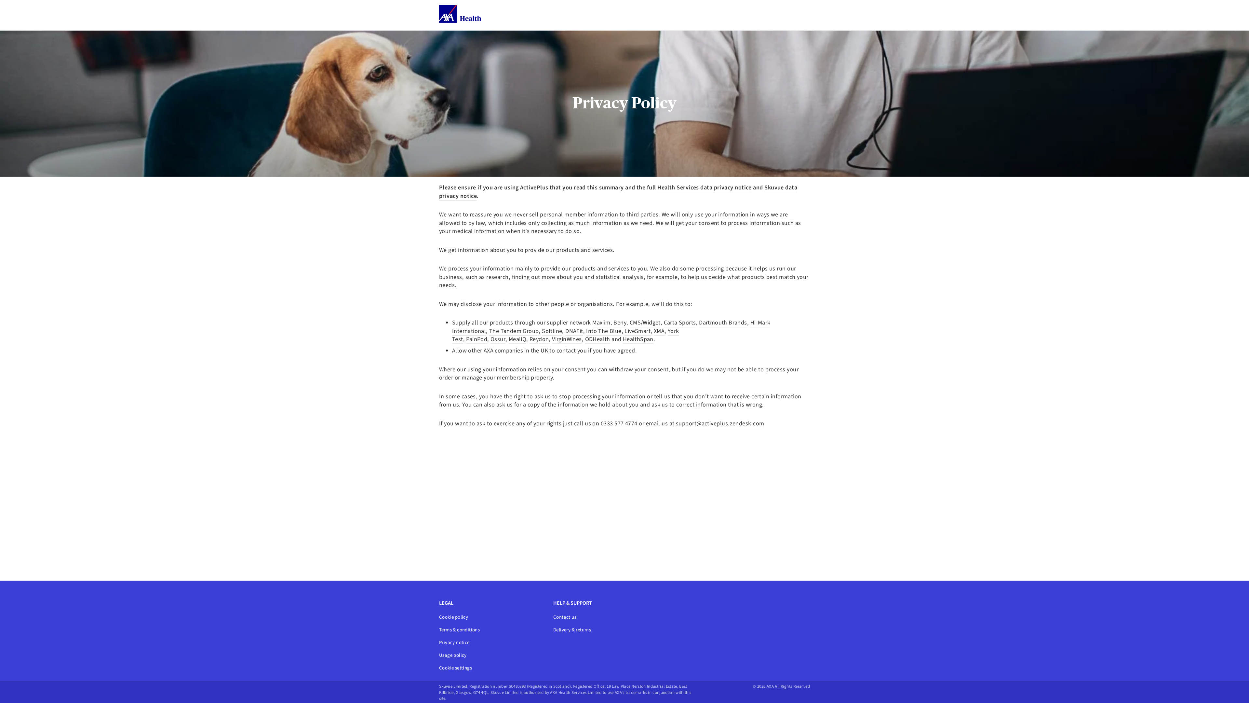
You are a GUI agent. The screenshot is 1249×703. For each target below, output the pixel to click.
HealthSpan (638, 339)
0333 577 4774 (619, 423)
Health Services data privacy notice (704, 187)
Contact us (564, 617)
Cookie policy (453, 617)
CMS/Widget (645, 322)
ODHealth (597, 339)
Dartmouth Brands (723, 322)
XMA (659, 331)
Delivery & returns (572, 630)
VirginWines (567, 339)
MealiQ (517, 339)
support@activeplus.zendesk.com (720, 423)
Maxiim (601, 322)
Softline (552, 331)
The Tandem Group (514, 331)
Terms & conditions (459, 630)
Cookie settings (455, 668)
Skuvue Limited (453, 686)
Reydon (539, 339)
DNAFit (574, 331)
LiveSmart (637, 331)
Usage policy (453, 655)
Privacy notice (454, 642)
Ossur (497, 339)
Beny (619, 322)
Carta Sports (680, 322)
